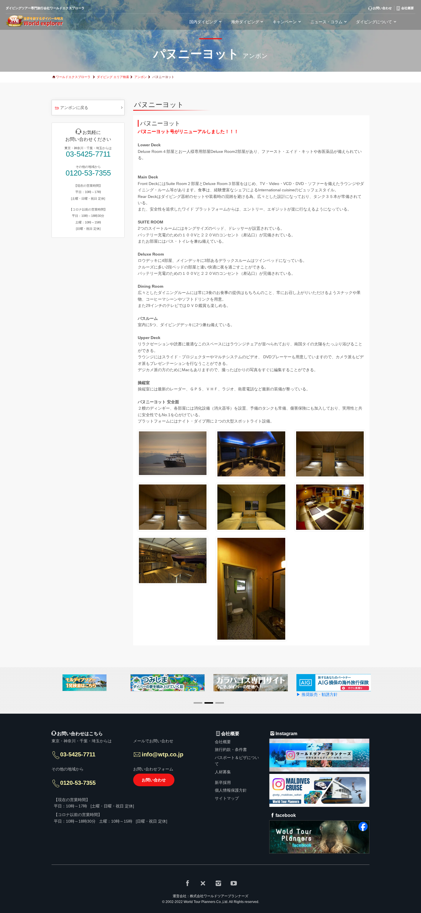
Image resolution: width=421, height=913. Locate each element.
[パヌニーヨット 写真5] (251, 507)
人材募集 (223, 772)
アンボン (140, 77)
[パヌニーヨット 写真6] (330, 507)
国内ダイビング (203, 22)
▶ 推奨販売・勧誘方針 (317, 694)
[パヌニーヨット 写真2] (251, 453)
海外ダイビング (245, 22)
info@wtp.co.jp (162, 754)
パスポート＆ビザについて (237, 760)
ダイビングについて (374, 22)
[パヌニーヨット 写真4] (172, 507)
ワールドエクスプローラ (73, 77)
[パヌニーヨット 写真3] (330, 453)
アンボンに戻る (74, 107)
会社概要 (223, 741)
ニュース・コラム (326, 22)
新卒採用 (223, 782)
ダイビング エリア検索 (113, 77)
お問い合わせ (154, 780)
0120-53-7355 (88, 173)
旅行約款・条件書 (231, 749)
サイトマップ (227, 798)
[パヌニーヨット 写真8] (251, 588)
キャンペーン (285, 22)
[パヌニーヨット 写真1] (172, 453)
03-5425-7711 (88, 154)
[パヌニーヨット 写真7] (172, 560)
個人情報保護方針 (231, 790)
